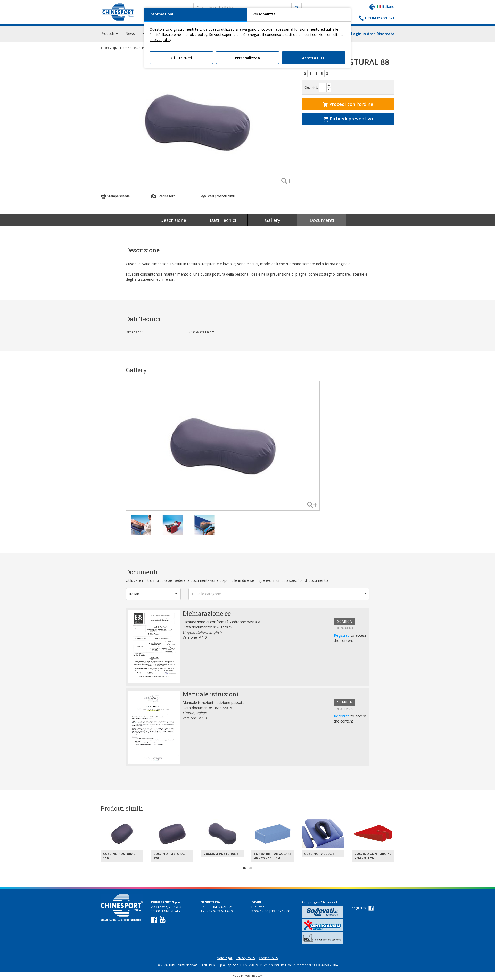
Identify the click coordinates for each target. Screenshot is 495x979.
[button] (153, 594)
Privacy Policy (245, 958)
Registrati (342, 635)
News (130, 33)
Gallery (272, 220)
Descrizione (173, 220)
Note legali (225, 958)
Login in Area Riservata (372, 33)
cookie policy (160, 39)
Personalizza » (247, 57)
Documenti (322, 220)
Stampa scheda (118, 196)
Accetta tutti (313, 57)
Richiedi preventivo (350, 118)
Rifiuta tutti (181, 57)
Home (124, 48)
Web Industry (253, 975)
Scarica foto (166, 196)
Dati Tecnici (223, 220)
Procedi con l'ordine (350, 104)
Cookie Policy (268, 958)
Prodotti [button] (108, 33)
